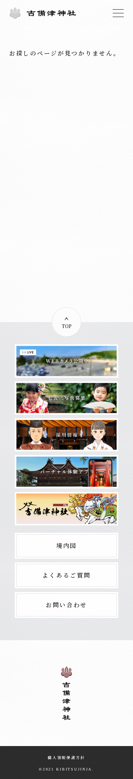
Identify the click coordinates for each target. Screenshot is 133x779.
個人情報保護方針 (66, 757)
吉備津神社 (42, 13)
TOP (67, 326)
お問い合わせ (66, 605)
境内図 (66, 545)
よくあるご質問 (66, 575)
